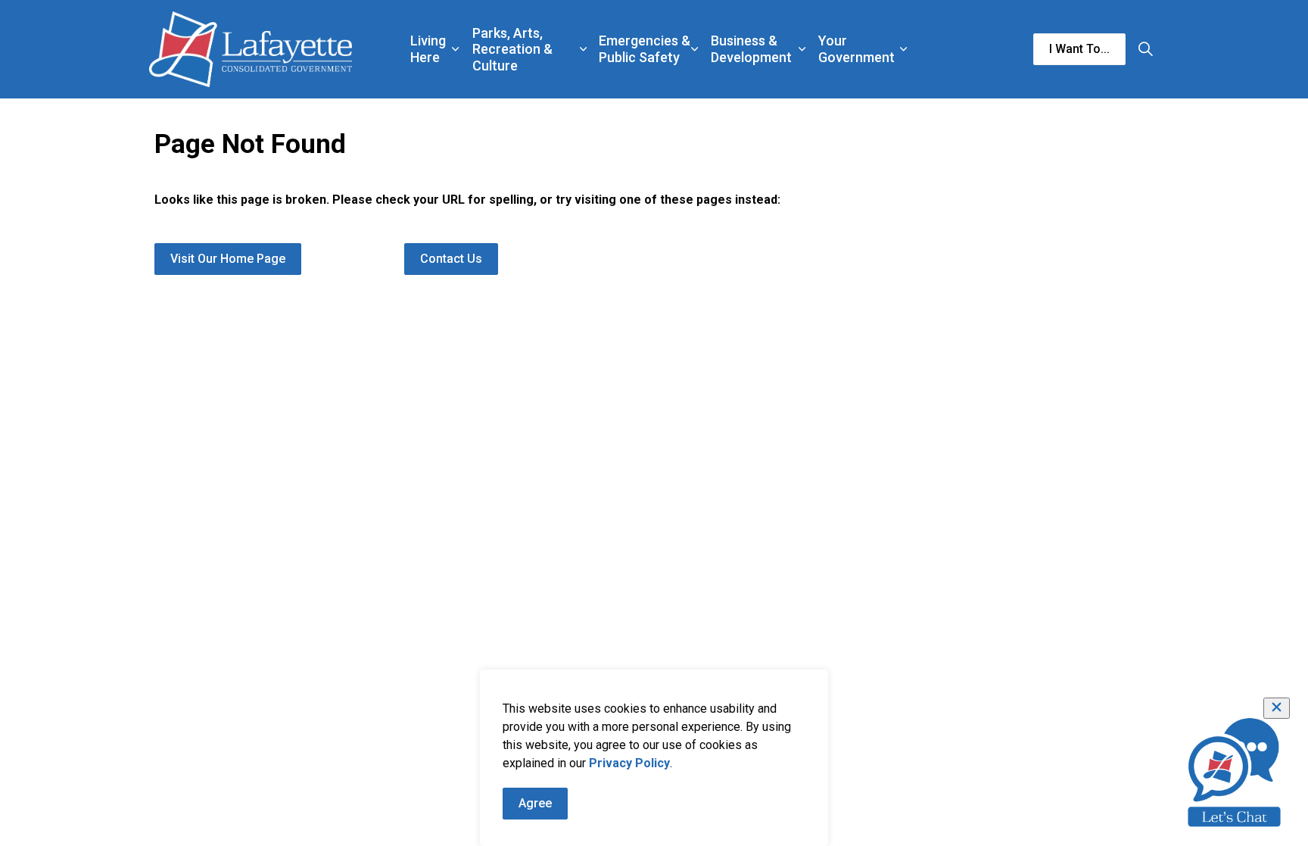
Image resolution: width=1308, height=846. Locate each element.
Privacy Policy (629, 763)
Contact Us (451, 258)
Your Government (856, 49)
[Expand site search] (1145, 49)
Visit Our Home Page (227, 258)
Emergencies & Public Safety (644, 49)
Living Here (428, 49)
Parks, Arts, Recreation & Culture (512, 49)
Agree (535, 803)
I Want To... (1079, 49)
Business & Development (751, 49)
